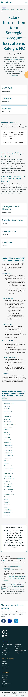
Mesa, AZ (6, 460)
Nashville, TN (7, 471)
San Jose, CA (7, 497)
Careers (4, 686)
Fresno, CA (7, 437)
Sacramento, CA (8, 489)
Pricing (4, 661)
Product (5, 642)
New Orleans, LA (8, 473)
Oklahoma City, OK (9, 478)
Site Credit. (14, 693)
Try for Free (5, 668)
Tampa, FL (6, 502)
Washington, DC (8, 512)
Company (5, 672)
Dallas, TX (6, 429)
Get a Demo (5, 665)
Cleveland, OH (8, 422)
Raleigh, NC (12, 10)
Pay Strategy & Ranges (6, 653)
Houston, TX (7, 442)
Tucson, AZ (7, 504)
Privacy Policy (7, 695)
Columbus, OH (8, 427)
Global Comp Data (7, 644)
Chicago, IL (7, 419)
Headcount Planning (20, 650)
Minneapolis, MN (8, 468)
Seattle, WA (7, 499)
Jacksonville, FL (8, 447)
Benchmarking (5, 646)
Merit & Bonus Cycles (5, 649)
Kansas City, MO (8, 450)
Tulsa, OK (6, 507)
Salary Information (6, 684)
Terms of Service (16, 695)
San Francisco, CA (9, 494)
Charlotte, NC (7, 416)
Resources (4, 663)
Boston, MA (7, 414)
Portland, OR (7, 486)
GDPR (22, 695)
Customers (5, 675)
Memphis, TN (7, 458)
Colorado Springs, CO (10, 424)
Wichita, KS (7, 515)
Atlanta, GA (7, 406)
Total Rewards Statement (18, 647)
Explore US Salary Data (5, 10)
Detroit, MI (7, 434)
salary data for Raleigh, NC (17, 584)
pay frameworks (17, 575)
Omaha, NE (7, 481)
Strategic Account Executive (21, 10)
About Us (4, 677)
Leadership (5, 679)
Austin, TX (7, 409)
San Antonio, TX (8, 491)
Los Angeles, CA (8, 455)
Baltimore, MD (8, 411)
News (3, 681)
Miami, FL (6, 463)
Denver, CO (7, 432)
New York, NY (7, 476)
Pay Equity (18, 644)
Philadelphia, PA (8, 484)
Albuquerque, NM (8, 403)
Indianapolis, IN (8, 445)
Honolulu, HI (7, 440)
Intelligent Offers (19, 652)
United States (7, 510)
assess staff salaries (9, 569)
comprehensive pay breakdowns (17, 576)
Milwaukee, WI (8, 466)
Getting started (8, 659)
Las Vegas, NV (7, 453)
